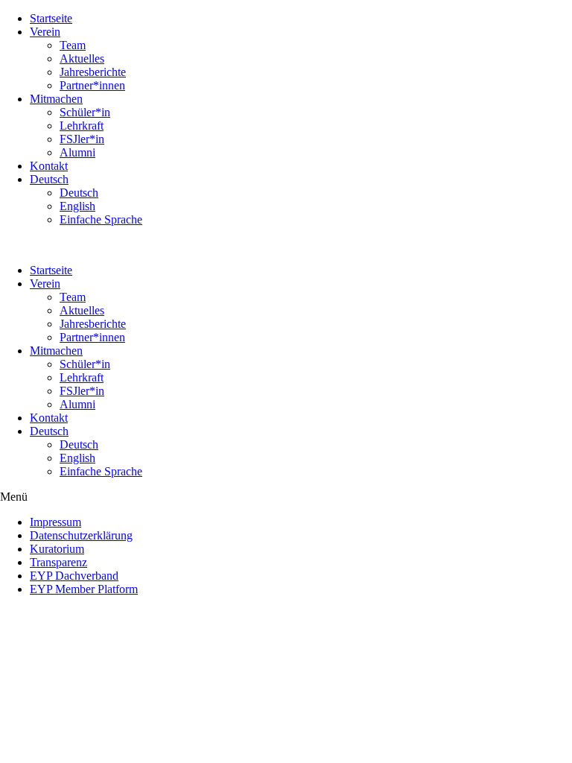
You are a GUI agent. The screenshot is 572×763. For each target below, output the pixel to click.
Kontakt (49, 165)
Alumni (77, 152)
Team (73, 45)
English (77, 206)
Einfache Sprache (101, 219)
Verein (45, 31)
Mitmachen (56, 98)
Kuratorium (57, 548)
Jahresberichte (93, 72)
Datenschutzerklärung (81, 535)
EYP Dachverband (74, 575)
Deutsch (49, 179)
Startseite (51, 18)
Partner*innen (92, 85)
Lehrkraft (82, 125)
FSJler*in (82, 139)
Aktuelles (82, 58)
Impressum (55, 522)
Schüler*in (85, 112)
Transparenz (58, 562)
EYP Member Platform (84, 589)
